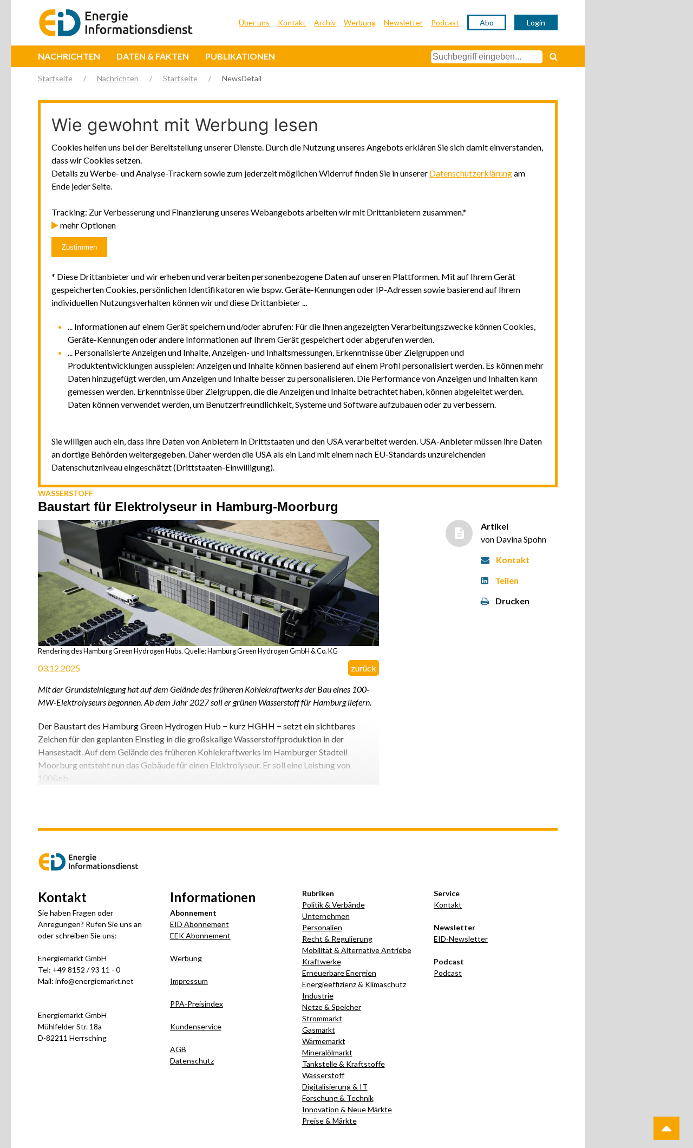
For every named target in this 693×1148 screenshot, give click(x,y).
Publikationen (240, 56)
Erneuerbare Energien (339, 972)
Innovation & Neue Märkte (347, 1109)
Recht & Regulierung (337, 938)
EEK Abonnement (200, 935)
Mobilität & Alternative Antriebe (356, 950)
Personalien (322, 927)
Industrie (318, 995)
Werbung (360, 22)
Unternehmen (326, 916)
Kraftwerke (321, 961)
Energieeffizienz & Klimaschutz (354, 984)
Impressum (189, 981)
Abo (487, 22)
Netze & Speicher (331, 1007)
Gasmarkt (318, 1029)
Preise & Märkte (329, 1120)
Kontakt (292, 22)
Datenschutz (192, 1060)
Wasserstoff (323, 1075)
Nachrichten (69, 56)
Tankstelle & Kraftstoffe (343, 1063)
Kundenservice (195, 1026)
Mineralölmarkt (327, 1052)
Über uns (254, 22)
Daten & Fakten (152, 56)
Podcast (445, 22)
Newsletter (403, 22)
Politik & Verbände (333, 904)
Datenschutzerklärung (470, 173)
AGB (178, 1049)
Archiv (325, 22)
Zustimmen (79, 247)
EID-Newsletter (461, 938)
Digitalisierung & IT (335, 1086)
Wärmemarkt (323, 1041)
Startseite (55, 78)
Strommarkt (322, 1018)
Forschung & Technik (338, 1098)
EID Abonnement (199, 924)
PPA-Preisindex (196, 1003)
